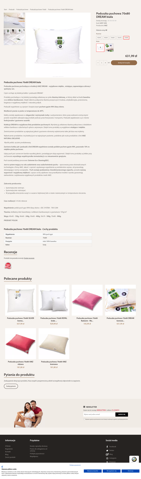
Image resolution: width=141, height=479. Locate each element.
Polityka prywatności (37, 454)
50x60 (112, 37)
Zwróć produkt (10, 457)
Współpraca (34, 456)
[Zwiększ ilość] (98, 62)
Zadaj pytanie (11, 386)
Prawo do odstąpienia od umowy (38, 450)
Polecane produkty (18, 279)
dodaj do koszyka (124, 63)
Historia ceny (100, 30)
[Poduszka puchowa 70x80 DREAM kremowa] (109, 48)
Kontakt (8, 452)
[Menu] (137, 457)
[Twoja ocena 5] (116, 21)
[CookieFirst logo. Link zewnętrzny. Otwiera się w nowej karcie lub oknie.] (2, 467)
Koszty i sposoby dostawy (38, 446)
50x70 (119, 37)
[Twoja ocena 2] (110, 21)
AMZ (105, 25)
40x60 (106, 37)
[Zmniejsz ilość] (105, 62)
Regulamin (9, 449)
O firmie (8, 446)
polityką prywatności (123, 419)
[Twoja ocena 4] (114, 21)
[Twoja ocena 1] (108, 21)
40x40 (99, 37)
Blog (6, 454)
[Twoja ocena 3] (112, 21)
